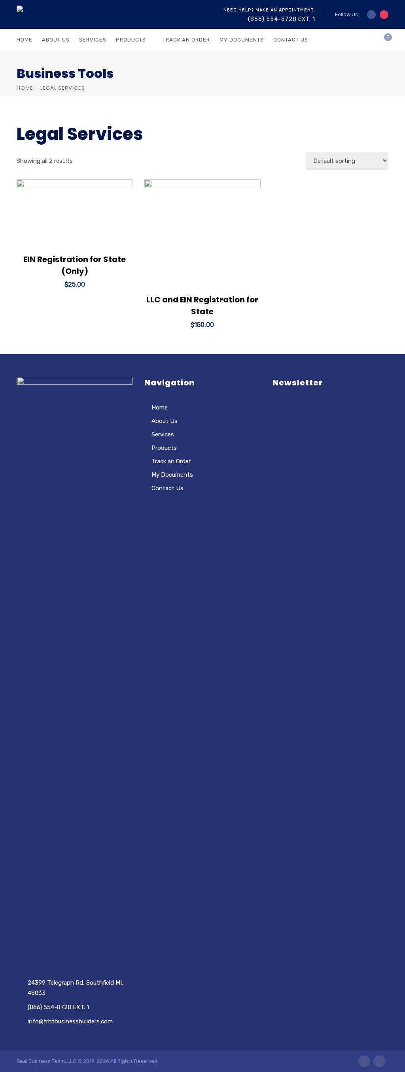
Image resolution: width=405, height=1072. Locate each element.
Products (131, 40)
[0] (381, 42)
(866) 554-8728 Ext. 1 (281, 19)
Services (92, 40)
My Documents (242, 40)
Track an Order (186, 40)
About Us (56, 40)
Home (24, 40)
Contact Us (290, 40)
